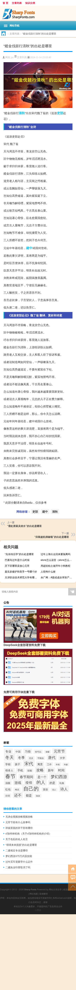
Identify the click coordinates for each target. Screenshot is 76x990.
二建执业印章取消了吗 (17, 867)
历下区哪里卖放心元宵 (17, 565)
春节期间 (26, 776)
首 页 (5, 3)
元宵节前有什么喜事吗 (17, 822)
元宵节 (59, 751)
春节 (10, 775)
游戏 (17, 782)
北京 (31, 758)
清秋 (22, 113)
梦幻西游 (59, 776)
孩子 (17, 764)
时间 (61, 770)
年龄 (66, 764)
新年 (51, 770)
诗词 (7, 795)
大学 (62, 758)
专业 (8, 751)
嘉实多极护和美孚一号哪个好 (21, 571)
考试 (17, 789)
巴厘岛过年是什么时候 (17, 560)
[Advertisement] (38, 952)
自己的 (31, 788)
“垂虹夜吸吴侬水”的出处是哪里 (24, 526)
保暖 (47, 751)
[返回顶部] (72, 886)
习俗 (28, 751)
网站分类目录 (55, 889)
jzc (12, 57)
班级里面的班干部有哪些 (19, 828)
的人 (40, 782)
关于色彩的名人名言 (16, 839)
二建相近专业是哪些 (16, 850)
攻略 (40, 769)
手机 (20, 770)
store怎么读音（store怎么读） (57, 560)
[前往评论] (72, 877)
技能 (29, 770)
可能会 (40, 758)
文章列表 (17, 3)
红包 (8, 789)
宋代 (28, 763)
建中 (29, 248)
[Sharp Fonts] (38, 13)
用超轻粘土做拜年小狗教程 (55, 565)
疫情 (28, 782)
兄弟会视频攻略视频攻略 (19, 816)
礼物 (61, 783)
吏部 (60, 113)
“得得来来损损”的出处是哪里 (21, 844)
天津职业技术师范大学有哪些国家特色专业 (22, 577)
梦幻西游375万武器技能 (18, 856)
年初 (58, 764)
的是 (52, 783)
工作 (49, 764)
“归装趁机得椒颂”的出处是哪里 (51, 537)
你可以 (38, 751)
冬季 (21, 757)
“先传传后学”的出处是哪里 (19, 554)
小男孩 (38, 909)
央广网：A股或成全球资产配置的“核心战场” (58, 577)
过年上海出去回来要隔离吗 (55, 554)
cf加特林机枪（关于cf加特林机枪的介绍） (28, 833)
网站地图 (33, 893)
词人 (54, 789)
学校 (8, 764)
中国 (18, 751)
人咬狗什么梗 (48, 571)
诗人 (64, 788)
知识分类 (30, 3)
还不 (18, 795)
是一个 (41, 777)
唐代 (51, 757)
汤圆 (7, 783)
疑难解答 (43, 893)
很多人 (9, 770)
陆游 (38, 795)
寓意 (40, 764)
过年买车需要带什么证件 (19, 861)
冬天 (9, 757)
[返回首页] (72, 869)
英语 (45, 789)
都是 (29, 795)
